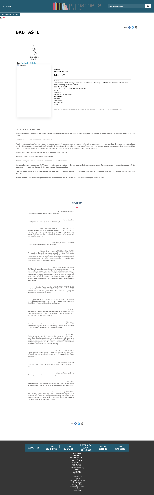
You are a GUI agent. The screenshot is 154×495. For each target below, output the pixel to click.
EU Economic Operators (77, 472)
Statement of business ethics (77, 461)
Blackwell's (58, 101)
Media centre (102, 447)
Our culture (68, 447)
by (19, 63)
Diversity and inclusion (86, 447)
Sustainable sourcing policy (77, 468)
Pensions (77, 488)
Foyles (56, 104)
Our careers (120, 447)
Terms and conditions (77, 486)
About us (33, 447)
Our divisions (51, 447)
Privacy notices (77, 482)
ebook (56, 91)
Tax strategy (77, 490)
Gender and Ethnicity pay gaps (77, 458)
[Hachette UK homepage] (77, 6)
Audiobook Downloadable (63, 94)
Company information (77, 480)
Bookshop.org (58, 102)
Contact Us (77, 453)
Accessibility (77, 455)
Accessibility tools (10, 14)
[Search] (148, 6)
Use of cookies (77, 484)
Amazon (57, 99)
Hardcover (57, 93)
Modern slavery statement (77, 465)
